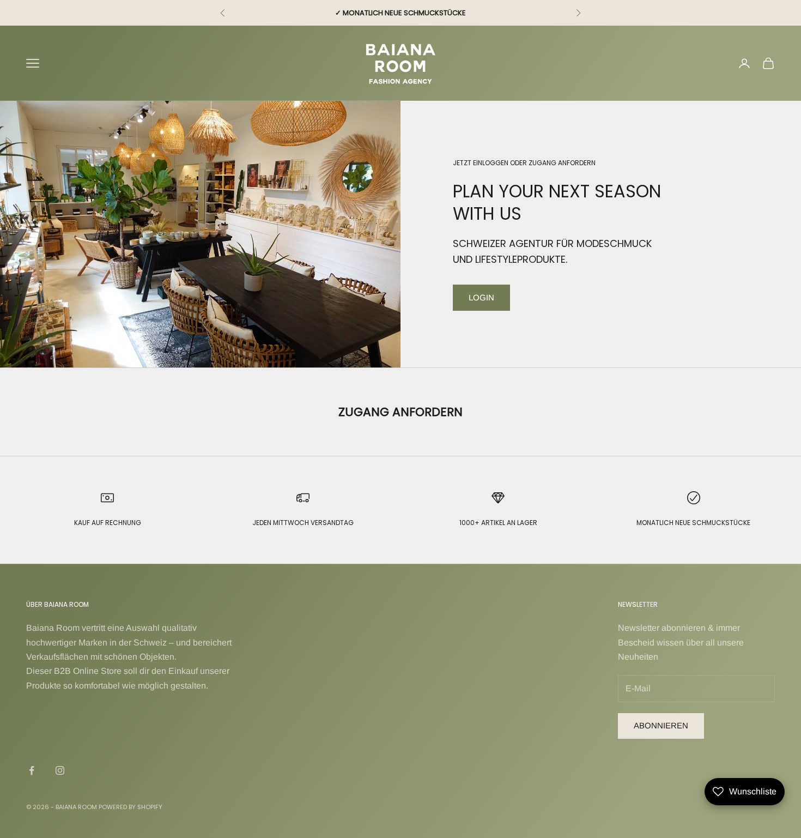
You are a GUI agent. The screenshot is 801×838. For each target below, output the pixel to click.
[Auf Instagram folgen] (59, 770)
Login (481, 297)
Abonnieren (661, 725)
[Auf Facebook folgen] (31, 770)
